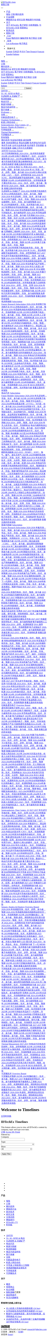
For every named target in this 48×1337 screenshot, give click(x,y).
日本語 (16, 51)
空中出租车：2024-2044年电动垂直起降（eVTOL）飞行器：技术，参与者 (23, 404)
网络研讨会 (11, 20)
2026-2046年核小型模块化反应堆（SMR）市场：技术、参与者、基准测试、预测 (24, 584)
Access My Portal (13, 1132)
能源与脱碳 (6, 104)
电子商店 (33, 38)
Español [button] (43, 83)
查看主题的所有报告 (23, 164)
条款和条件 (11, 1295)
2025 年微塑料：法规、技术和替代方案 (27, 1009)
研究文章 (21, 20)
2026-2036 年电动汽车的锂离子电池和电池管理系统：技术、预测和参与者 (23, 465)
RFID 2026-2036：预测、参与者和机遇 (21, 186)
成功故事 (27, 140)
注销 (40, 38)
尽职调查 (40, 145)
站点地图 (10, 1289)
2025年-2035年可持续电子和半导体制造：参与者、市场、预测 (23, 888)
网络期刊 (30, 20)
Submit (28, 88)
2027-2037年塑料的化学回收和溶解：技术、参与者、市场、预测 (23, 207)
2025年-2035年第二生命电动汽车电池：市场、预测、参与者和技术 (24, 363)
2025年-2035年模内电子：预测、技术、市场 (21, 721)
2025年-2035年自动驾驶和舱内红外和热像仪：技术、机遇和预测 (23, 936)
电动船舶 (14, 433)
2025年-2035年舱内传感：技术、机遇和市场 (21, 848)
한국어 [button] (17, 83)
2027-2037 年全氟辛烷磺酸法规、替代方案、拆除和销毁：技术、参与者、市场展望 (24, 613)
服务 (3, 143)
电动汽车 (5, 101)
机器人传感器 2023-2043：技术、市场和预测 (21, 802)
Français (40, 51)
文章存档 (10, 1217)
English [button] (4, 83)
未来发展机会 (12, 143)
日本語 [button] (11, 83)
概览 (8, 1284)
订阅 (13, 14)
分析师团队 (33, 25)
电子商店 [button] (28, 77)
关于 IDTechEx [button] (7, 72)
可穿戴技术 (6, 135)
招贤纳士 (24, 28)
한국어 (22, 51)
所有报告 (5, 137)
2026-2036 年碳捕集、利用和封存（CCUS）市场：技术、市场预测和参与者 (23, 538)
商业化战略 (24, 143)
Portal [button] (3, 77)
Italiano (16, 54)
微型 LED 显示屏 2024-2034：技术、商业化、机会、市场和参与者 (24, 697)
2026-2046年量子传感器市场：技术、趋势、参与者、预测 (23, 745)
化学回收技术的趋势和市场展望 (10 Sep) (24, 1311)
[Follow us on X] (26, 1172)
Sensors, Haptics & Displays (12, 127)
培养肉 (19, 611)
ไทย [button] (23, 83)
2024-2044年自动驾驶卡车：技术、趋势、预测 (22, 762)
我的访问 (15, 38)
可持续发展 (6, 130)
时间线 (37, 20)
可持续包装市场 (38, 1036)
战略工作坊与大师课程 (22, 148)
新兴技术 (10, 1212)
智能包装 (22, 727)
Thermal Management (10, 132)
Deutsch (33, 51)
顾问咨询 (19, 14)
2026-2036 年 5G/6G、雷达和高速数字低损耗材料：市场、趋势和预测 (23, 177)
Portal (8, 38)
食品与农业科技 (8, 107)
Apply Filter (6, 1154)
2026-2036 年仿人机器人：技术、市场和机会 (26, 845)
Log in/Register (12, 43)
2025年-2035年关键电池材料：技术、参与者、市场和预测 (24, 331)
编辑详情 (24, 38)
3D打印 (4, 91)
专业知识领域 (16, 140)
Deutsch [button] (28, 83)
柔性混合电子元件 (34, 719)
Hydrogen (5, 112)
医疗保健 (5, 110)
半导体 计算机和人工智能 (17, 1265)
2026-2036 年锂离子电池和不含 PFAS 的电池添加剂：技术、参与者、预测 (23, 307)
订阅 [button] (3, 64)
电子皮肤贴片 (35, 627)
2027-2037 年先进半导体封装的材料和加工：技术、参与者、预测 (23, 256)
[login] (10, 1334)
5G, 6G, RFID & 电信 (10, 93)
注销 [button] (34, 77)
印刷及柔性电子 (8, 117)
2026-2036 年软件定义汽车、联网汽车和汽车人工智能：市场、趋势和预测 (23, 506)
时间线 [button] (32, 69)
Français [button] (35, 83)
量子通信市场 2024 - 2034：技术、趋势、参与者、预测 (24, 183)
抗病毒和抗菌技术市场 (20, 619)
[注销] (20, 1332)
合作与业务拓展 (19, 145)
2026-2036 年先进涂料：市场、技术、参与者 (21, 196)
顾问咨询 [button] (5, 66)
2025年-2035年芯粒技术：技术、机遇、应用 (21, 829)
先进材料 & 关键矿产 (10, 96)
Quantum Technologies (10, 120)
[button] (8, 12)
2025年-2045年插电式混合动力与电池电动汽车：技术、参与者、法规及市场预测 (22, 482)
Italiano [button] (4, 86)
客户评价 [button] (19, 72)
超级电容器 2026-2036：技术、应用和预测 (23, 377)
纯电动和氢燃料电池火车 (15, 417)
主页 (3, 1116)
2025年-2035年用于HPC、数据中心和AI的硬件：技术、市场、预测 (24, 842)
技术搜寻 (31, 145)
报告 (8, 14)
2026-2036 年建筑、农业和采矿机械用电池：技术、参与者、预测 (23, 320)
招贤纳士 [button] (10, 74)
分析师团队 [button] (28, 72)
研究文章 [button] (16, 69)
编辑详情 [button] (19, 77)
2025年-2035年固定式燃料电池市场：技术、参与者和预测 (23, 595)
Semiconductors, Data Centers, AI (15, 125)
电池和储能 (6, 99)
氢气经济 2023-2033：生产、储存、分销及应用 (22, 568)
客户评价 (24, 25)
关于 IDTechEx (12, 25)
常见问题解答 (12, 1298)
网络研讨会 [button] (6, 69)
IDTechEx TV (12, 1222)
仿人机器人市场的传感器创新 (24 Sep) (23, 1308)
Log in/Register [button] (7, 80)
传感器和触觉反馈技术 (16, 1268)
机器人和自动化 (8, 122)
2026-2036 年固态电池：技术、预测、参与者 (21, 592)
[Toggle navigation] (2, 7)
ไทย (28, 51)
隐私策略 (10, 1292)
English (9, 51)
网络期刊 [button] (24, 69)
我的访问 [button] (10, 77)
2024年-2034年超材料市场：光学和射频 (26, 180)
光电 (3, 115)
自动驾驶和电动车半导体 (15, 872)
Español (9, 54)
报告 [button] (3, 61)
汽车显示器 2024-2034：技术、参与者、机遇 (26, 684)
